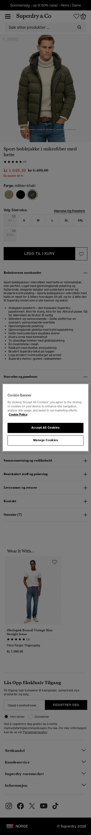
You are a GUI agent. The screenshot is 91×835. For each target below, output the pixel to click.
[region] (45, 417)
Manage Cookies (45, 440)
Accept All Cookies (45, 427)
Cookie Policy (18, 414)
